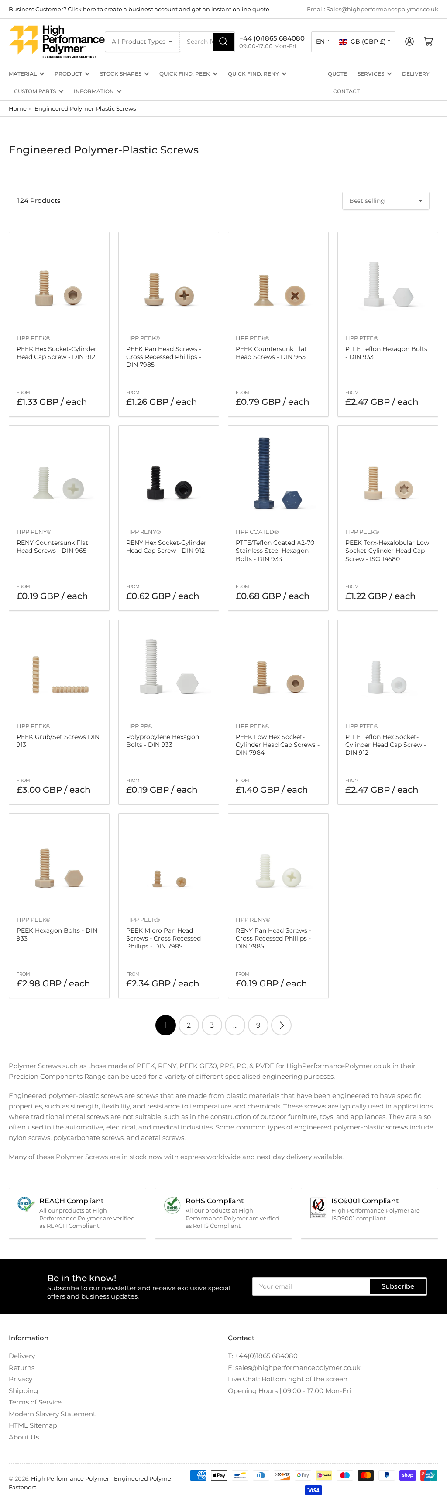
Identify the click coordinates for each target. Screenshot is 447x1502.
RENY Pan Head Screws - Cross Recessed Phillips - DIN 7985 (273, 938)
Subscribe (398, 1286)
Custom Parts (35, 91)
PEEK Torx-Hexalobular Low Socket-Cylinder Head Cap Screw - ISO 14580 (387, 550)
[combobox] (207, 41)
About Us (24, 1437)
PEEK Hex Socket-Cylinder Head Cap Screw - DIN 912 (56, 353)
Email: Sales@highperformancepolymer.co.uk (372, 9)
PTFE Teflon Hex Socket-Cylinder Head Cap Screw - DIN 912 (385, 744)
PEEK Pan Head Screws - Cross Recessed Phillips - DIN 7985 (163, 357)
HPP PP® (139, 725)
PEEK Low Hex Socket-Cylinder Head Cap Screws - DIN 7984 (278, 744)
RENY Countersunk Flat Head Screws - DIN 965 (52, 546)
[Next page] (281, 1025)
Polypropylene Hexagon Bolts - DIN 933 (162, 741)
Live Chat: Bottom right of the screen (287, 1379)
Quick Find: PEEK (184, 73)
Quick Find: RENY (253, 73)
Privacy (20, 1379)
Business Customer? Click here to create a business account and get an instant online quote (139, 9)
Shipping (23, 1391)
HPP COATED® (257, 531)
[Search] (223, 41)
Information (94, 91)
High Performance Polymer (70, 1478)
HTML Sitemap (33, 1425)
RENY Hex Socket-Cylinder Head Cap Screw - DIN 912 (166, 546)
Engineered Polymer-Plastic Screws (85, 108)
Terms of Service (35, 1402)
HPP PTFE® (361, 338)
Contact (346, 91)
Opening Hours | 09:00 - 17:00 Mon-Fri (289, 1391)
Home (18, 108)
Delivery (416, 73)
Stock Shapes (120, 73)
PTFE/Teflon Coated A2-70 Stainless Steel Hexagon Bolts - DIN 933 (275, 550)
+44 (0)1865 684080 (272, 38)
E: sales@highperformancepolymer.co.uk (294, 1367)
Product (68, 73)
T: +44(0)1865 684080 (263, 1356)
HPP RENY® (34, 531)
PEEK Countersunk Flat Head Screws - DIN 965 (271, 353)
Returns (21, 1367)
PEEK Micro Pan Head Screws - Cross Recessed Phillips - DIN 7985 (163, 938)
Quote (337, 73)
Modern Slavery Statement (52, 1414)
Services (371, 73)
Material (23, 73)
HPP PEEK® (34, 338)
